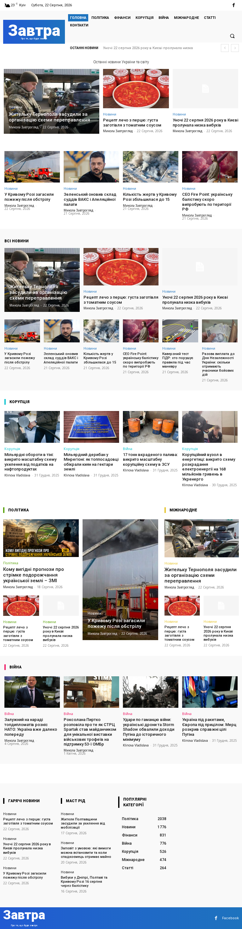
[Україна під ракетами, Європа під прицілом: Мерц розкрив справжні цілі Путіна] (210, 692)
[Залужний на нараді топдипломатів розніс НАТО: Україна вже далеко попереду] (32, 692)
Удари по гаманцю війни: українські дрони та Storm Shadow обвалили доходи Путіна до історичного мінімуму (148, 729)
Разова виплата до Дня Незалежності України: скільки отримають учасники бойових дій (218, 364)
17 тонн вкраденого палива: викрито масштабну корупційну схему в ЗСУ (150, 459)
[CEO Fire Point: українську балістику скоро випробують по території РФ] (210, 167)
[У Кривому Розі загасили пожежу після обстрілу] (32, 167)
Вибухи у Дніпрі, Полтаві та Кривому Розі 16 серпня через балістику (84, 882)
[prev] (225, 48)
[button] (232, 35)
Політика (10, 563)
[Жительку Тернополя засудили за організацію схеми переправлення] (51, 101)
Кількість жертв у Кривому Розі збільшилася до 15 (149, 197)
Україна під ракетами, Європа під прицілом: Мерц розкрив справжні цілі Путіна (209, 727)
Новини (15, 107)
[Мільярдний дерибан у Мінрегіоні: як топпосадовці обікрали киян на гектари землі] (91, 426)
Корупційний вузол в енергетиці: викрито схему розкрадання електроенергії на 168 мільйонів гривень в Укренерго (208, 466)
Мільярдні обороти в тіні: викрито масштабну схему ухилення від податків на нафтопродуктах (30, 462)
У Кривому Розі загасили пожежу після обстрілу (151, 48)
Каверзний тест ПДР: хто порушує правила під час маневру (177, 360)
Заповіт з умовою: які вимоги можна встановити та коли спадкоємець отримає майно (86, 852)
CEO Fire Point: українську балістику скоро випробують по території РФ (207, 201)
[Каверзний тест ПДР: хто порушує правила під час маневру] (180, 331)
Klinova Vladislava (17, 475)
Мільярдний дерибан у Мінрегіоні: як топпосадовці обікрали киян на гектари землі (91, 462)
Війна (127, 448)
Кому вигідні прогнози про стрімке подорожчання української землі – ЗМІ (33, 574)
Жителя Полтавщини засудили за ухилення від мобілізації (83, 823)
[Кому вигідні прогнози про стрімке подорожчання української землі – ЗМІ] (41, 538)
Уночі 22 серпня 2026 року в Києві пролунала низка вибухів (205, 122)
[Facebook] (234, 5)
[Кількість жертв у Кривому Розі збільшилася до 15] (150, 167)
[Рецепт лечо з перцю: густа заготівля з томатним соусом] (136, 88)
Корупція (12, 448)
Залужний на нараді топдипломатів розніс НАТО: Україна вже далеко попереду (30, 727)
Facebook (230, 918)
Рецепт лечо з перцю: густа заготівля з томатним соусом (132, 122)
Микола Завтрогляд (118, 131)
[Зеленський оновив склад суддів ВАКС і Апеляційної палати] (91, 167)
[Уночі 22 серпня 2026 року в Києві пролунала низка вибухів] (206, 88)
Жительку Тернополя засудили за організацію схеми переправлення (200, 575)
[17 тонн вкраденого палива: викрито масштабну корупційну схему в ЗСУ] (150, 426)
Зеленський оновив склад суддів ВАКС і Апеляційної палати (90, 199)
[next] (235, 48)
